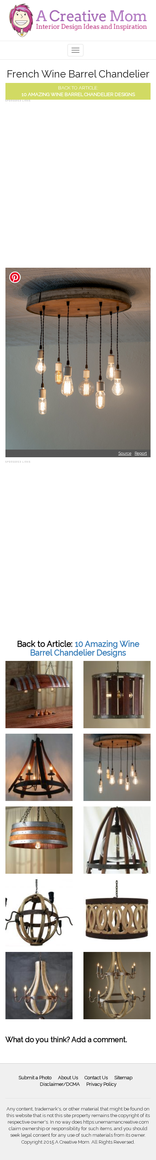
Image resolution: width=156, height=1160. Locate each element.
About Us (68, 1077)
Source (124, 453)
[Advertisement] (78, 182)
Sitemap (123, 1077)
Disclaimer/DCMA (60, 1084)
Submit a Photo (35, 1077)
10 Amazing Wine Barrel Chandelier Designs (78, 94)
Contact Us (96, 1077)
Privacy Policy (101, 1084)
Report (141, 453)
